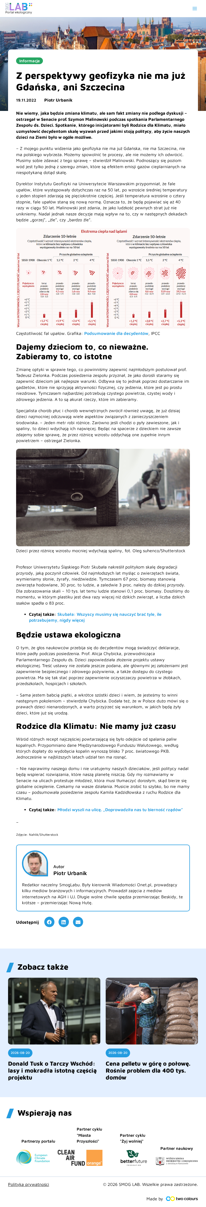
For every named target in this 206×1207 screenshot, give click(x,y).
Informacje (29, 61)
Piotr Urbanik (58, 100)
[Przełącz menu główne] (195, 8)
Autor (58, 866)
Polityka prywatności (28, 1184)
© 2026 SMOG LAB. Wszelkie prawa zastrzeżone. (150, 1184)
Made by (154, 1198)
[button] (49, 922)
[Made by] (182, 1198)
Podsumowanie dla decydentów (116, 333)
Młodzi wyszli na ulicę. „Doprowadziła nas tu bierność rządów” (120, 809)
